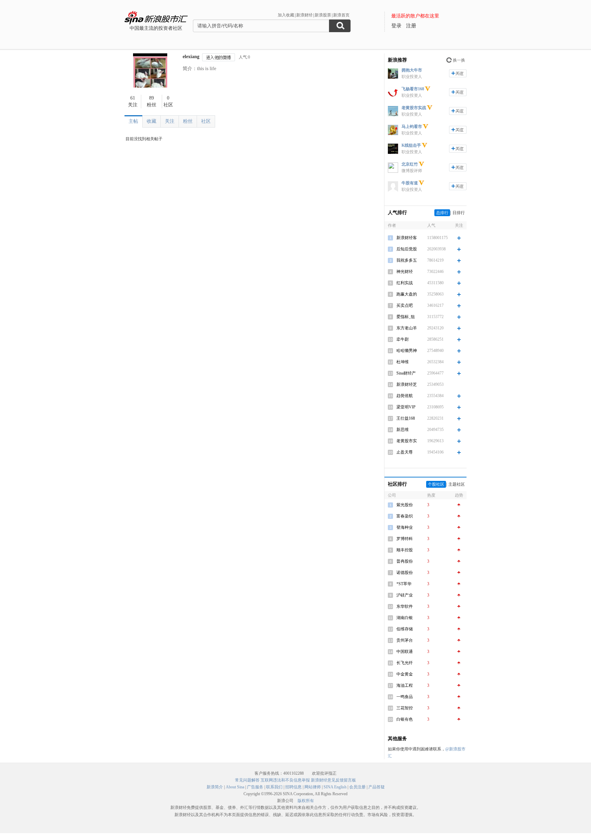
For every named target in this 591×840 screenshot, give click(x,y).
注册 (411, 25)
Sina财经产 (406, 373)
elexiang (191, 56)
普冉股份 (404, 561)
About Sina (235, 787)
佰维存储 (404, 629)
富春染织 (404, 516)
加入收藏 (286, 15)
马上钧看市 (412, 126)
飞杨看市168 (413, 89)
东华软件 (404, 606)
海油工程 (404, 685)
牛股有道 (410, 183)
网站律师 (312, 787)
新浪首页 (341, 15)
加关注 (458, 73)
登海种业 (404, 527)
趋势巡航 (404, 395)
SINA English (335, 787)
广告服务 (255, 787)
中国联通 (404, 651)
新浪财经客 (406, 237)
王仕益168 (405, 418)
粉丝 (188, 121)
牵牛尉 (402, 339)
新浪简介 (215, 787)
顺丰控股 (404, 550)
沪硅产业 (404, 595)
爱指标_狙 (405, 316)
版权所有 (306, 800)
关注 (169, 121)
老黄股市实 (406, 440)
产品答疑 (376, 787)
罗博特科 (404, 538)
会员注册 (357, 787)
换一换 (459, 60)
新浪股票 (323, 15)
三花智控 (404, 708)
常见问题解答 (247, 780)
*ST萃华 (403, 583)
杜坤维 (402, 361)
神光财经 (404, 271)
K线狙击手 (411, 145)
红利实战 (404, 282)
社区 (206, 121)
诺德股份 (404, 572)
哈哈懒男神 (406, 350)
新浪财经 (304, 15)
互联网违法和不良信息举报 (285, 780)
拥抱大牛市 (412, 70)
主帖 (133, 121)
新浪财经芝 (406, 384)
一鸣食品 (404, 696)
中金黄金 (404, 674)
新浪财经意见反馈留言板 (333, 780)
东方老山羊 (406, 328)
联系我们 (274, 787)
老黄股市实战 (414, 107)
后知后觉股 (406, 249)
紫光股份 (404, 504)
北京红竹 (410, 164)
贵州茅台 (404, 640)
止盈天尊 (404, 452)
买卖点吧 (404, 305)
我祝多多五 (406, 260)
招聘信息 (293, 787)
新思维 (402, 429)
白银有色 (404, 719)
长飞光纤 (404, 662)
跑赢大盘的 (406, 294)
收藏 (151, 121)
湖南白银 (404, 617)
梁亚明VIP (406, 407)
